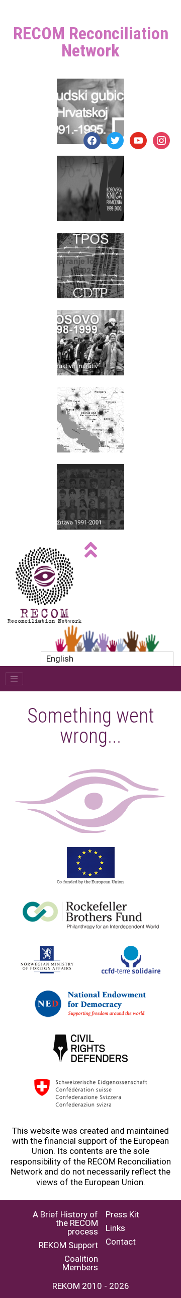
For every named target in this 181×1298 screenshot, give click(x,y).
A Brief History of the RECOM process (65, 1223)
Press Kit (122, 1214)
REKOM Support (68, 1245)
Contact (121, 1242)
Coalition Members (80, 1263)
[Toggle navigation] (14, 678)
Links (115, 1228)
